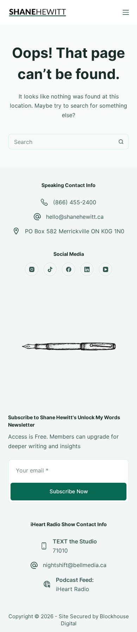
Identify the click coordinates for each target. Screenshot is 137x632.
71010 (60, 550)
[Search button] (121, 141)
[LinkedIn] (87, 269)
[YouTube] (105, 269)
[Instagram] (31, 269)
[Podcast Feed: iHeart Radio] (47, 584)
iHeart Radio (72, 588)
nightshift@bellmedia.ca (74, 564)
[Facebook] (68, 269)
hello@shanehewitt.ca (75, 216)
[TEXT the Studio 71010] (43, 545)
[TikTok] (50, 269)
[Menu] (126, 12)
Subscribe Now (69, 491)
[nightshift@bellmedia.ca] (34, 565)
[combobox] (61, 142)
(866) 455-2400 (74, 202)
